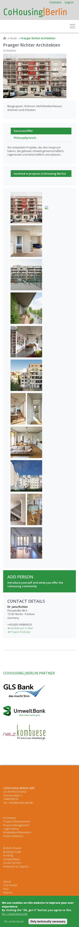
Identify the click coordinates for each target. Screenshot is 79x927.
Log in (69, 2)
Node (13, 38)
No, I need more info (15, 914)
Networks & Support (15, 866)
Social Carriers (12, 863)
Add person (20, 577)
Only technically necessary (47, 921)
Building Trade (12, 852)
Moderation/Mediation (17, 832)
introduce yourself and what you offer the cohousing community (35, 584)
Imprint (7, 892)
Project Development (16, 821)
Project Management (16, 825)
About (7, 881)
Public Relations (13, 836)
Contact (56, 2)
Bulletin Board (12, 848)
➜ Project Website (18, 632)
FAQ (5, 889)
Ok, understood (13, 921)
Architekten (9, 50)
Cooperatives (11, 859)
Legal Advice (11, 829)
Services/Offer (23, 131)
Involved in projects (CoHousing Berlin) (40, 173)
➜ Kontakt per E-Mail (20, 628)
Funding (8, 855)
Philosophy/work (25, 138)
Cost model (10, 885)
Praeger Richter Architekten (38, 38)
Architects (9, 818)
